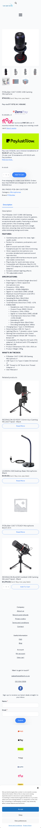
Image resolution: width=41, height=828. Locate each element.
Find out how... (7, 160)
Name (5, 701)
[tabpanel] (20, 290)
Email (5, 710)
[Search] (18, 6)
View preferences (20, 821)
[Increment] (8, 175)
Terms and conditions (20, 623)
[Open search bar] (16, 3)
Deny (20, 815)
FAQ (20, 639)
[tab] (7, 204)
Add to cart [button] (25, 587)
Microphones (15, 192)
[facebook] (20, 688)
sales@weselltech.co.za (20, 676)
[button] (38, 788)
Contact (20, 626)
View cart (20, 657)
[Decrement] (4, 175)
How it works (11, 128)
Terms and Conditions (15, 825)
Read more (20, 426)
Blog (20, 643)
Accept (20, 809)
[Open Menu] (20, 15)
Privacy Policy (27, 825)
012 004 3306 (20, 681)
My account (20, 653)
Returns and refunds (20, 615)
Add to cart (19, 175)
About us (20, 611)
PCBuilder (11, 195)
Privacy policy (20, 619)
